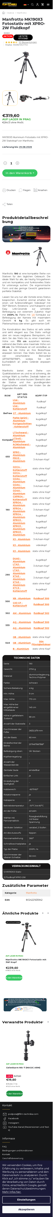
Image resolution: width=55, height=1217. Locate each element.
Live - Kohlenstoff (20, 407)
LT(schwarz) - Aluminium (21, 434)
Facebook (13, 1115)
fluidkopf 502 (41, 613)
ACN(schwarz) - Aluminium (22, 446)
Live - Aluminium (19, 401)
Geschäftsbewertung (12, 1155)
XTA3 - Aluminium (19, 578)
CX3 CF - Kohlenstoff (20, 604)
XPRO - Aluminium (19, 453)
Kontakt (6, 1151)
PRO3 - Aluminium (19, 459)
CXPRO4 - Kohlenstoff (20, 498)
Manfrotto (31, 893)
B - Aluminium (21, 648)
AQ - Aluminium (22, 622)
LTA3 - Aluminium (19, 566)
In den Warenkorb (19, 173)
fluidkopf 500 (41, 598)
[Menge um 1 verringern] (5, 163)
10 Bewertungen (28, 42)
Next (48, 913)
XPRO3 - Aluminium (19, 521)
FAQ (4, 1143)
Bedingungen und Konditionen (17, 1147)
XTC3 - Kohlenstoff (20, 589)
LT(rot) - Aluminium (19, 440)
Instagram (13, 1119)
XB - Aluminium (22, 598)
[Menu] (48, 4)
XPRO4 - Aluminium (19, 504)
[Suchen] (32, 5)
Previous (43, 913)
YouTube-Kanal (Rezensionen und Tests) (28, 1125)
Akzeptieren (26, 1209)
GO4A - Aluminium (19, 492)
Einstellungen (26, 1199)
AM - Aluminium (22, 613)
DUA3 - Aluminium (19, 560)
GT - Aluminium (22, 413)
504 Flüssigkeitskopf (41, 643)
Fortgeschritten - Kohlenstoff (22, 425)
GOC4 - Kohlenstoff (20, 468)
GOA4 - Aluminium (19, 480)
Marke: (16, 45)
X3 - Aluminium (21, 539)
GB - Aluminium (22, 637)
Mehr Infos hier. (11, 1192)
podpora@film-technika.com (23, 1110)
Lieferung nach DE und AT (15, 1159)
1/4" (33, 314)
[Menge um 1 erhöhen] (17, 163)
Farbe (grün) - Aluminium (21, 419)
